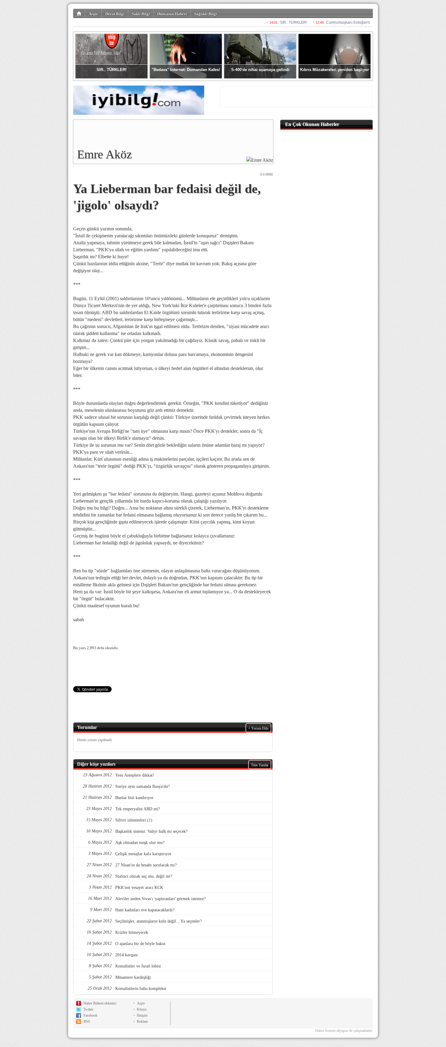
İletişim (142, 1015)
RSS (86, 1021)
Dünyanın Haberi (172, 14)
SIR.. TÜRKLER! (111, 69)
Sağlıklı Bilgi (205, 14)
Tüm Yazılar (259, 765)
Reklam (142, 1021)
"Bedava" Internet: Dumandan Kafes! (186, 69)
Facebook (90, 1015)
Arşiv (93, 14)
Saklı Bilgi (141, 14)
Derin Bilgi (114, 14)
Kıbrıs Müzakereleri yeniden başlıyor (334, 69)
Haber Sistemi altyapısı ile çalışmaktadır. (344, 1030)
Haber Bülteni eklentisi (99, 1003)
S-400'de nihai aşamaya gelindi (260, 69)
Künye (142, 1009)
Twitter (88, 1009)
